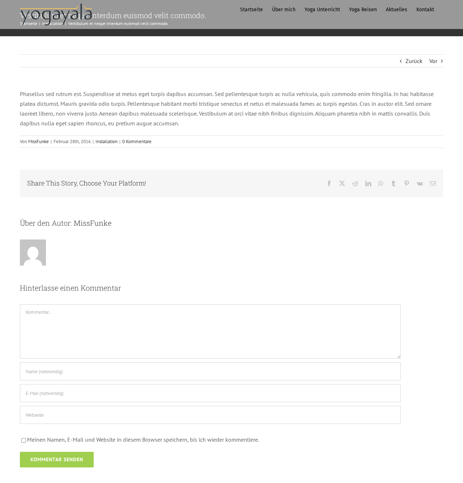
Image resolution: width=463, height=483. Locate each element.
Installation (106, 141)
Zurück (413, 60)
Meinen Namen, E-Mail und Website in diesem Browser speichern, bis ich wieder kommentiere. (143, 439)
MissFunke (38, 141)
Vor (433, 60)
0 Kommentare (137, 141)
